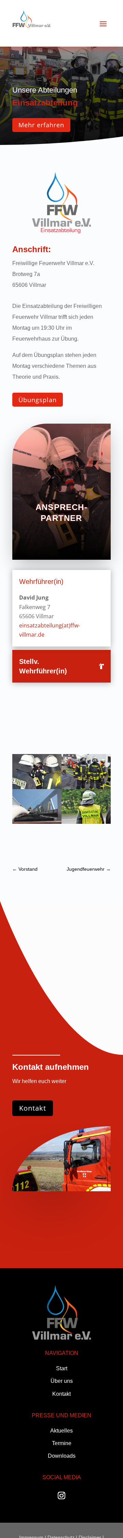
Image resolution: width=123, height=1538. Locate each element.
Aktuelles (61, 1431)
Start (61, 1368)
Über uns (62, 1381)
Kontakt (32, 1108)
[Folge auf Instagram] (61, 1495)
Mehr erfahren (41, 125)
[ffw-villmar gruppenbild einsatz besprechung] (37, 787)
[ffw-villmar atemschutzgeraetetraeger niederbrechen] (86, 787)
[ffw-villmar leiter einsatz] (37, 821)
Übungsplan (37, 400)
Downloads (62, 1456)
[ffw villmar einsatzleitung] (86, 821)
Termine (61, 1443)
